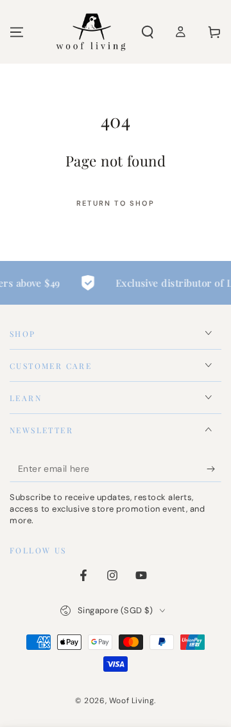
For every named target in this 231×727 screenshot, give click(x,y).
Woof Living (132, 701)
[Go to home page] (91, 32)
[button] (147, 32)
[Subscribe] (214, 469)
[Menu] (16, 32)
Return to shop (115, 203)
